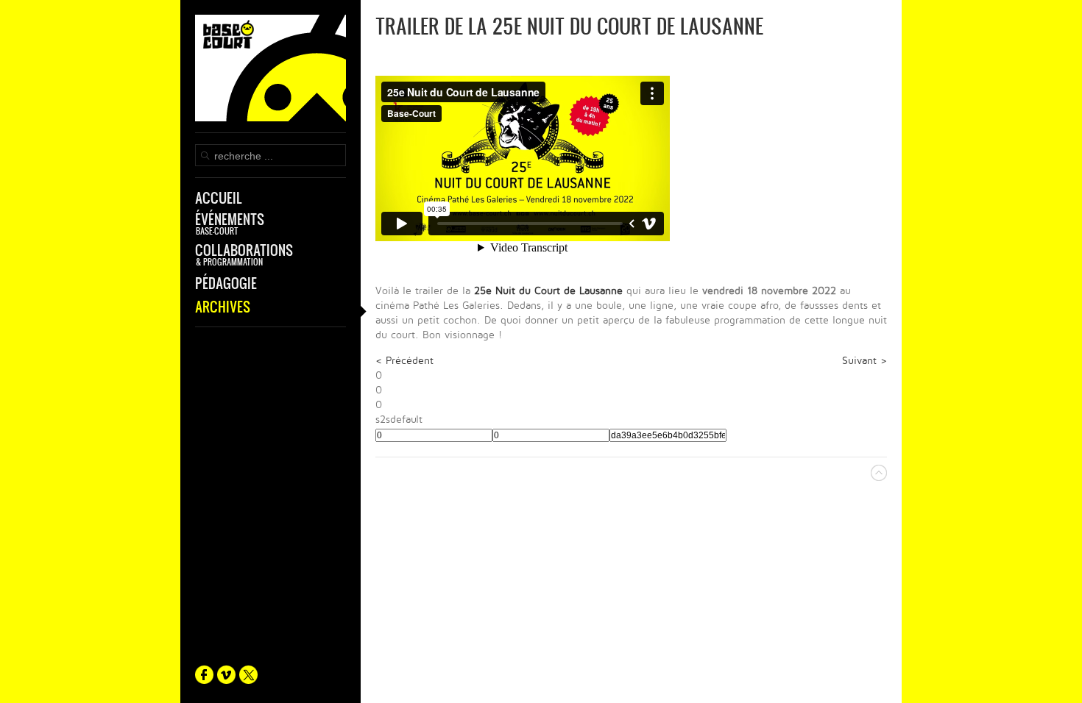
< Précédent (404, 360)
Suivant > (864, 360)
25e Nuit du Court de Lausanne (548, 290)
